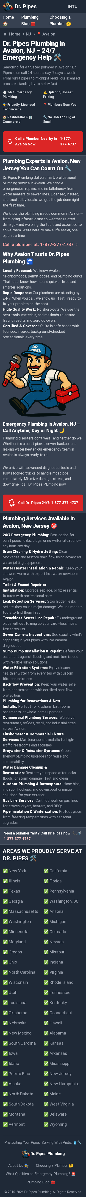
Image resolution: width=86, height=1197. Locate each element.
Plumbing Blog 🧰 (40, 1182)
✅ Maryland (14, 941)
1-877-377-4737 (17, 839)
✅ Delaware (55, 1114)
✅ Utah (10, 992)
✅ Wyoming (55, 1124)
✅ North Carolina (19, 972)
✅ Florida (53, 881)
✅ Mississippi (57, 1063)
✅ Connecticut (58, 1012)
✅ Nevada (54, 941)
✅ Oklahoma (15, 1012)
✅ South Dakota (18, 1104)
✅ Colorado (55, 931)
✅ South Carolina (19, 1043)
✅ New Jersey (58, 1073)
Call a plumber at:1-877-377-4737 (38, 244)
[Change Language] (73, 6)
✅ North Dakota (18, 1093)
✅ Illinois (11, 881)
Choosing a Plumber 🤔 (54, 1165)
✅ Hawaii (53, 1022)
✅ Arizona (54, 911)
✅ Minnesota (15, 931)
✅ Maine (52, 1093)
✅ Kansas (54, 1043)
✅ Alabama (55, 1033)
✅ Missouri (54, 951)
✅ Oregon (12, 951)
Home (14, 34)
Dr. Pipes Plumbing (37, 1192)
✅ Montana (14, 1114)
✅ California (55, 870)
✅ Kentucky (55, 1002)
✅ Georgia (13, 901)
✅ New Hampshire (61, 1083)
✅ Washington (17, 921)
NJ (28, 34)
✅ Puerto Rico (16, 1073)
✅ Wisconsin (15, 982)
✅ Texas (11, 891)
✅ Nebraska (15, 1022)
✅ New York (14, 870)
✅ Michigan (55, 921)
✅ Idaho (11, 1063)
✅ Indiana (53, 962)
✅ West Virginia (59, 1104)
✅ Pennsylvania (59, 891)
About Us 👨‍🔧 (18, 1165)
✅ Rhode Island (58, 982)
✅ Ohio (10, 962)
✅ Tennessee (57, 992)
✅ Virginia (53, 972)
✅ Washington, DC (61, 901)
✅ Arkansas (55, 1053)
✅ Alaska (12, 1083)
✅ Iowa (10, 1053)
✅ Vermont (14, 1124)
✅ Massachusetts (20, 911)
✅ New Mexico (17, 1033)
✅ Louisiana (14, 1002)
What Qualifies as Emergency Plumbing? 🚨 (41, 1174)
